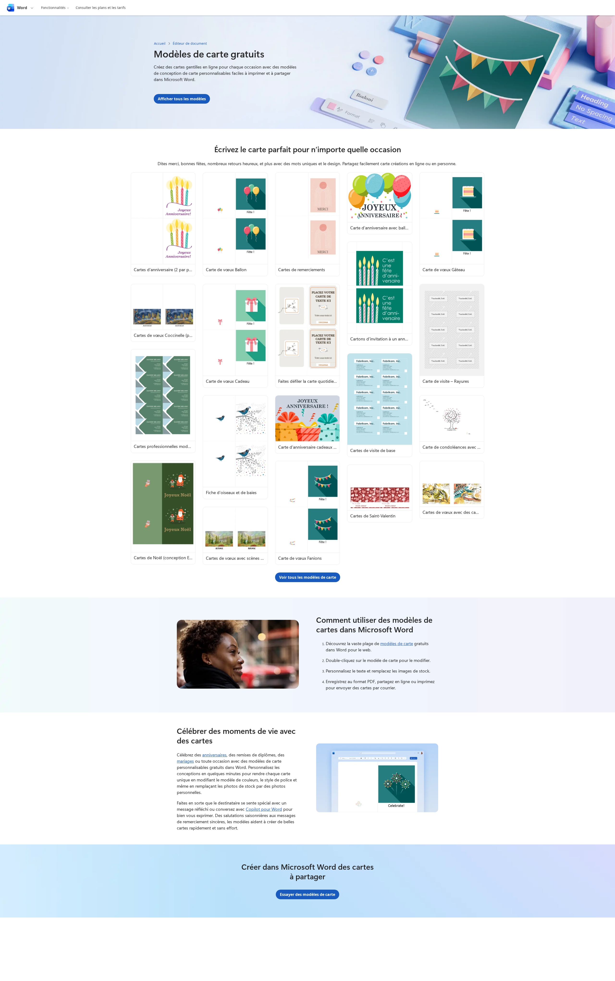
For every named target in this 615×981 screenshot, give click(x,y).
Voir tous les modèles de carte (307, 577)
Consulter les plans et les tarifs (101, 7)
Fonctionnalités (53, 7)
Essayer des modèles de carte (307, 894)
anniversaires (214, 755)
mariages (185, 761)
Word (22, 7)
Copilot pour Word (264, 809)
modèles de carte (396, 643)
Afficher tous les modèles (182, 98)
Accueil (160, 43)
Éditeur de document (190, 43)
